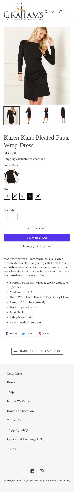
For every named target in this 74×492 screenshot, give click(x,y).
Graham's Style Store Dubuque (29, 480)
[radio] (11, 176)
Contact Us (14, 420)
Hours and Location (20, 411)
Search (11, 449)
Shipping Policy (17, 430)
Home (11, 382)
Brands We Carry (18, 401)
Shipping (9, 159)
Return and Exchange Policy (26, 439)
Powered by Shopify (58, 480)
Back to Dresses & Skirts (39, 351)
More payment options (37, 246)
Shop (10, 392)
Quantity (9, 210)
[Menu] (68, 11)
